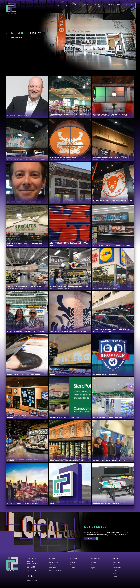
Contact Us (128, 4)
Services (52, 559)
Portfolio (74, 559)
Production (96, 559)
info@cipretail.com (33, 571)
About (115, 559)
